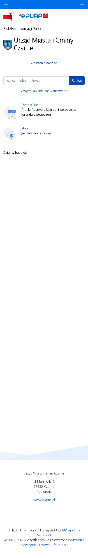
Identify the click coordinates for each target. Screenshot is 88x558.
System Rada (30, 105)
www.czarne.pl (44, 500)
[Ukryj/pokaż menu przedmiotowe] (6, 4)
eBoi (24, 128)
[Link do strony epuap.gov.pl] (33, 16)
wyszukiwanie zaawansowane (45, 91)
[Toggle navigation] (81, 4)
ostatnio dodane (45, 63)
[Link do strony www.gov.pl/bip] (10, 16)
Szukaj (77, 80)
